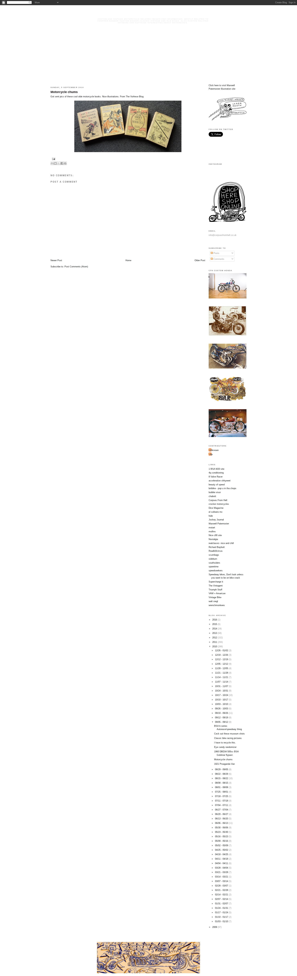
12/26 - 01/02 (222, 650)
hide (211, 516)
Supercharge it (216, 581)
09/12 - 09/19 (222, 717)
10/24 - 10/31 (222, 690)
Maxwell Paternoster (219, 523)
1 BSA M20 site (216, 469)
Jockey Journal (216, 519)
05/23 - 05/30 (222, 832)
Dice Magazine (216, 508)
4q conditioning (216, 472)
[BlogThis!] (55, 163)
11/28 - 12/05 (222, 668)
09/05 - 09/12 (222, 722)
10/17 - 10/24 (222, 695)
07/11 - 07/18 (222, 800)
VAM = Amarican (217, 593)
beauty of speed (217, 484)
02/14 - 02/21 (222, 894)
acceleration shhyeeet (219, 480)
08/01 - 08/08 (222, 787)
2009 (215, 927)
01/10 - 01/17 (222, 917)
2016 (215, 619)
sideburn (213, 559)
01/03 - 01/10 (222, 921)
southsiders (214, 562)
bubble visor (215, 492)
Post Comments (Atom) (76, 266)
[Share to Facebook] (62, 163)
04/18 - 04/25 (222, 854)
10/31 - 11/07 (222, 686)
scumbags (214, 555)
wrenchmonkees (217, 605)
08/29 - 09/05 (222, 769)
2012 (215, 637)
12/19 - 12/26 (222, 655)
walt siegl (213, 601)
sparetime (213, 566)
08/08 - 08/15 (222, 783)
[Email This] (52, 163)
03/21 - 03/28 (222, 872)
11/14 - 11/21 (222, 677)
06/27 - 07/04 (222, 809)
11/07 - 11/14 (222, 681)
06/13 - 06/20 (222, 818)
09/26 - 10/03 (222, 708)
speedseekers (216, 570)
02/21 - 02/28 (222, 890)
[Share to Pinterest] (65, 163)
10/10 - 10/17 (222, 699)
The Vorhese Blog (135, 96)
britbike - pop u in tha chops (222, 488)
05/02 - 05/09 (222, 845)
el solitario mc (216, 512)
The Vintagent (216, 585)
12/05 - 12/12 (222, 664)
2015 (215, 624)
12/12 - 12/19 (222, 659)
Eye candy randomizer (225, 747)
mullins (212, 531)
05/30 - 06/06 (222, 827)
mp (211, 454)
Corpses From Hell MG (153, 14)
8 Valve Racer (216, 476)
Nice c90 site (215, 535)
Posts (216, 253)
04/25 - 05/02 (222, 850)
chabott (212, 496)
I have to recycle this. (225, 742)
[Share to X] (58, 163)
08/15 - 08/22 (222, 778)
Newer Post (56, 260)
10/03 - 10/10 (222, 704)
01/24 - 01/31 (222, 908)
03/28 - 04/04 (222, 867)
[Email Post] (53, 159)
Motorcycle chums (64, 92)
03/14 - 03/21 (222, 876)
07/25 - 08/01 (222, 791)
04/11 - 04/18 (222, 859)
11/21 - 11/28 (222, 673)
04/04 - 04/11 (222, 863)
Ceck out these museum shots (229, 733)
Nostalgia (213, 539)
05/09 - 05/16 (222, 841)
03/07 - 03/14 (222, 881)
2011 (215, 642)
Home (128, 260)
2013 (215, 633)
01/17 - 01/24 (222, 912)
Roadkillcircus (216, 551)
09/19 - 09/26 (222, 713)
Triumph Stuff (215, 589)
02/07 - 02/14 (222, 899)
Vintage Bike (215, 597)
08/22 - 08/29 (222, 774)
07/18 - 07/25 (222, 796)
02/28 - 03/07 (222, 885)
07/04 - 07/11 (222, 805)
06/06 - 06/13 (222, 823)
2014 (215, 628)
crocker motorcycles (219, 504)
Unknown (214, 450)
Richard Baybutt (217, 547)
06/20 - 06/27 (222, 814)
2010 (215, 646)
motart (212, 527)
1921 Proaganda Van (224, 764)
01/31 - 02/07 (222, 903)
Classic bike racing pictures (228, 738)
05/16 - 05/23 (222, 836)
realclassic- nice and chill (221, 543)
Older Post (200, 260)
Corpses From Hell (218, 500)
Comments (218, 259)
